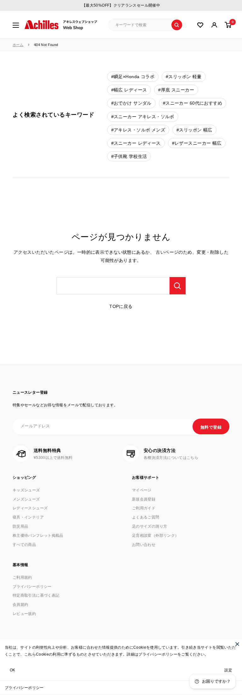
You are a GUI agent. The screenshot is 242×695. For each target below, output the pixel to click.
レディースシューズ (30, 508)
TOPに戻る (121, 306)
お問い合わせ (143, 544)
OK (12, 670)
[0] (228, 25)
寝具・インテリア (28, 517)
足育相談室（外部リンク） (155, 535)
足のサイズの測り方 (149, 526)
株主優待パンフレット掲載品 (38, 535)
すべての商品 (24, 544)
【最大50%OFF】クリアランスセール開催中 (121, 5)
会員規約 (20, 604)
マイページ (142, 490)
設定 (228, 670)
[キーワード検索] (178, 285)
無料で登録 (211, 427)
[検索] (176, 25)
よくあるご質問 (145, 517)
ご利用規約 (22, 577)
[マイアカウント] (200, 25)
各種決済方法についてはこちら (171, 457)
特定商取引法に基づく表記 (36, 595)
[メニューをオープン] (16, 25)
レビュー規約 (24, 613)
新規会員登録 (143, 499)
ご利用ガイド (143, 508)
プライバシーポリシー (24, 688)
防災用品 (20, 526)
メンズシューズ (26, 499)
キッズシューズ (26, 490)
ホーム (18, 45)
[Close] (237, 644)
